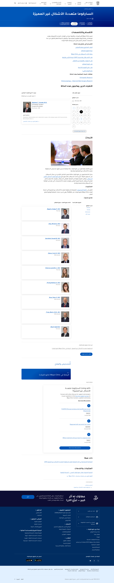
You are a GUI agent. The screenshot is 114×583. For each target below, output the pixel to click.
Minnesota (87, 212)
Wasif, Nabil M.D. (55, 327)
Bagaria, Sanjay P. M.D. (53, 209)
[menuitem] (89, 24)
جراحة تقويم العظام (86, 51)
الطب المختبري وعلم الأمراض (83, 47)
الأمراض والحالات (88, 9)
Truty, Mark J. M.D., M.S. (53, 312)
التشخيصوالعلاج (82, 23)
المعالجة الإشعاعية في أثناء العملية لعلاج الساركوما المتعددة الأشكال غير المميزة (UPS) (68, 462)
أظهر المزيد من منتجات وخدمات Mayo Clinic (80, 476)
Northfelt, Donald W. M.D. (52, 238)
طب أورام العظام (87, 64)
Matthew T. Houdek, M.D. (39, 102)
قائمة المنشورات (82, 190)
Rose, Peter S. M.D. (54, 297)
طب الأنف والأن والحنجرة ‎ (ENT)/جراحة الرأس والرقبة (77, 57)
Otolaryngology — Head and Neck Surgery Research (76, 81)
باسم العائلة (75, 104)
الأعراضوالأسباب (89, 23)
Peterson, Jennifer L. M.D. (52, 268)
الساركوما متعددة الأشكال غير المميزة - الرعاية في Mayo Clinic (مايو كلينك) (72, 348)
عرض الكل (88, 214)
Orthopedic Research (86, 78)
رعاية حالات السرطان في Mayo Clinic (81, 54)
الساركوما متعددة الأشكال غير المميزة (63, 14)
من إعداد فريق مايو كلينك (85, 345)
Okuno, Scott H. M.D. (54, 253)
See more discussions (75, 448)
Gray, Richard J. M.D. (54, 224)
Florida (88, 209)
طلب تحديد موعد (86, 354)
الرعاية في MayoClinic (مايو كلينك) (64, 23)
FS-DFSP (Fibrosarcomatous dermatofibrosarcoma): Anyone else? (75, 410)
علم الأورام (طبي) (87, 71)
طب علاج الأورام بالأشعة (85, 67)
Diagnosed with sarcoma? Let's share (80, 424)
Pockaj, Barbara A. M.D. (53, 283)
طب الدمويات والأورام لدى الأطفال (82, 61)
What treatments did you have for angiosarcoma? (76, 438)
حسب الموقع (75, 97)
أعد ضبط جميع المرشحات (79, 131)
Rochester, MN (78, 101)
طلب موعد (88, 18)
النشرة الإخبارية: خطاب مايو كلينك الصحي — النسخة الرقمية (76, 472)
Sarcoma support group (82, 396)
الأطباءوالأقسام (74, 23)
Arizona (88, 207)
